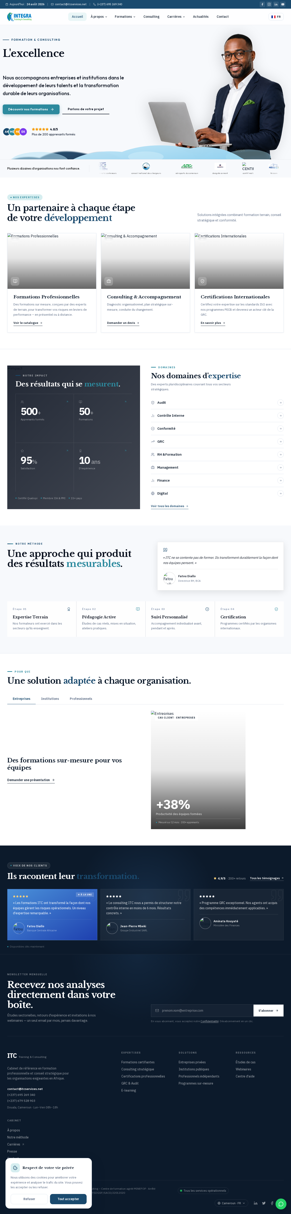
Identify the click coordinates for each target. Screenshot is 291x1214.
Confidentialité (209, 1021)
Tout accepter (68, 1199)
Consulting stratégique (137, 1069)
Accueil (77, 17)
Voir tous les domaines (167, 506)
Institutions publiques (194, 1069)
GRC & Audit (129, 1083)
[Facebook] (262, 4)
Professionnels (81, 699)
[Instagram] (269, 4)
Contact (223, 17)
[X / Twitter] (263, 1203)
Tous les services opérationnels (205, 1190)
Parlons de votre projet (86, 109)
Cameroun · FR (231, 1203)
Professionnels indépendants (199, 1076)
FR (279, 17)
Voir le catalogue (25, 323)
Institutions (50, 699)
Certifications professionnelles (143, 1076)
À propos (97, 17)
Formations (123, 17)
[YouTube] (283, 4)
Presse (12, 1151)
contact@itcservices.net (71, 4)
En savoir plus (211, 323)
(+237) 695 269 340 (109, 4)
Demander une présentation (28, 780)
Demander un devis (121, 323)
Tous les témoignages (265, 878)
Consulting (151, 17)
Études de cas (246, 1062)
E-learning (128, 1090)
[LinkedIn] (276, 4)
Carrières (174, 17)
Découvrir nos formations (28, 109)
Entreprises (21, 699)
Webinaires (243, 1069)
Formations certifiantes (137, 1062)
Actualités (200, 17)
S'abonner (265, 1010)
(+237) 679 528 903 (21, 1101)
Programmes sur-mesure (196, 1083)
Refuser (29, 1199)
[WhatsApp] (281, 1204)
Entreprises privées (192, 1062)
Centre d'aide (245, 1076)
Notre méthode (18, 1137)
